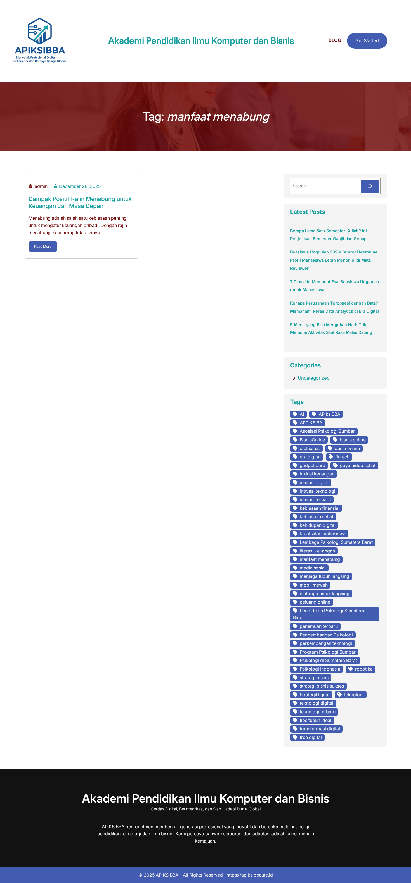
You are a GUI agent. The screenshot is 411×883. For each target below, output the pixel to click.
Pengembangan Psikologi (326, 635)
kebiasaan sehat (316, 516)
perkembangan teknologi (326, 643)
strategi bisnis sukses (322, 686)
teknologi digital (316, 703)
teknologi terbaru (318, 711)
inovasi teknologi (317, 491)
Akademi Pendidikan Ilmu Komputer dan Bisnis (201, 40)
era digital (310, 457)
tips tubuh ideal (315, 720)
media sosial (313, 568)
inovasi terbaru (315, 499)
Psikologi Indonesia (320, 669)
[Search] (370, 186)
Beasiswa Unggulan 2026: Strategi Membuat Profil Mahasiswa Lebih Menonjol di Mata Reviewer (333, 260)
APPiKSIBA (311, 422)
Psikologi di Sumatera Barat (328, 660)
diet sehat (310, 448)
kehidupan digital (318, 525)
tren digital (311, 737)
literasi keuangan (317, 551)
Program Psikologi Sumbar (328, 652)
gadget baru (312, 465)
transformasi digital (320, 728)
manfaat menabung (320, 559)
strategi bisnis (314, 677)
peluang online (315, 602)
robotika (364, 669)
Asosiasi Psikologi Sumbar (327, 431)
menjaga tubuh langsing (324, 576)
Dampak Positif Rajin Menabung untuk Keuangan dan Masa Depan (80, 202)
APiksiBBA (329, 414)
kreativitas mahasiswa (323, 533)
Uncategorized (314, 378)
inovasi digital (314, 482)
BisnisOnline (312, 439)
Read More (42, 246)
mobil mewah (314, 585)
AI (302, 414)
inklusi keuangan (317, 474)
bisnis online (352, 439)
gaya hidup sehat (357, 465)
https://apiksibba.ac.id (249, 875)
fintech (342, 457)
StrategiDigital (314, 694)
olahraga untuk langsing (324, 593)
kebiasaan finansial (319, 508)
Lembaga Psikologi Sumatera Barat (336, 542)
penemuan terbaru (319, 626)
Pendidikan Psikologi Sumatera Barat (328, 614)
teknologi (354, 694)
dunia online (347, 448)
